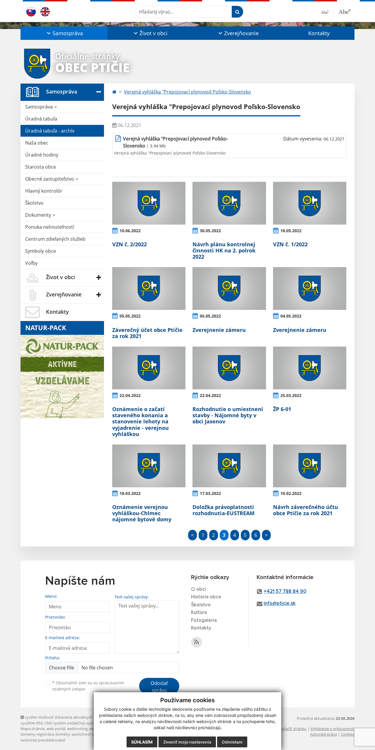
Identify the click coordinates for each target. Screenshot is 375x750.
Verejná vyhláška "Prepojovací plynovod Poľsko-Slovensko (187, 92)
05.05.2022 (130, 316)
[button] (64, 33)
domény (28, 734)
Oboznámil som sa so (88, 686)
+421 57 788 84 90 (285, 591)
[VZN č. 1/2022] (309, 203)
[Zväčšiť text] (344, 11)
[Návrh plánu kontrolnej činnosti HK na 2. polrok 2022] (229, 203)
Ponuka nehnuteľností (49, 227)
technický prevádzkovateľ (43, 740)
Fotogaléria (204, 620)
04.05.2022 (290, 316)
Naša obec (36, 143)
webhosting (77, 728)
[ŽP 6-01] (309, 368)
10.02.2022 (290, 493)
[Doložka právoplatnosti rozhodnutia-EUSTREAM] (229, 465)
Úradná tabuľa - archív (49, 131)
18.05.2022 (290, 230)
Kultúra (199, 612)
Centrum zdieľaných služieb (55, 239)
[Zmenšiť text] (327, 12)
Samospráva (39, 106)
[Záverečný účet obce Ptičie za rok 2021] (148, 288)
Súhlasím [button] (142, 741)
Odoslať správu (159, 686)
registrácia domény (53, 734)
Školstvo (34, 203)
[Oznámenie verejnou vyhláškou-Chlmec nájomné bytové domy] (148, 465)
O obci (198, 589)
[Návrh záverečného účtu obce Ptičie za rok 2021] (309, 465)
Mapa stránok (33, 728)
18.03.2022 (130, 493)
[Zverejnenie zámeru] (229, 288)
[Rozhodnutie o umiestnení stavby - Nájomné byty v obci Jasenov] (229, 368)
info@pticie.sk (280, 603)
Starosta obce (40, 167)
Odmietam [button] (232, 741)
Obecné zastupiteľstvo (50, 179)
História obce (206, 597)
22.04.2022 (130, 395)
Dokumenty (38, 215)
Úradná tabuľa (41, 119)
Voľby (31, 263)
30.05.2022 (210, 230)
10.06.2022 (130, 230)
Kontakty (319, 33)
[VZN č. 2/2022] (148, 203)
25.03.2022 (290, 395)
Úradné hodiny (41, 155)
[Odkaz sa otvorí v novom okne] (196, 642)
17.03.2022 (210, 493)
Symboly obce (40, 251)
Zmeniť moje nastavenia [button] (187, 741)
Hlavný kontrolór (43, 191)
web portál (56, 728)
